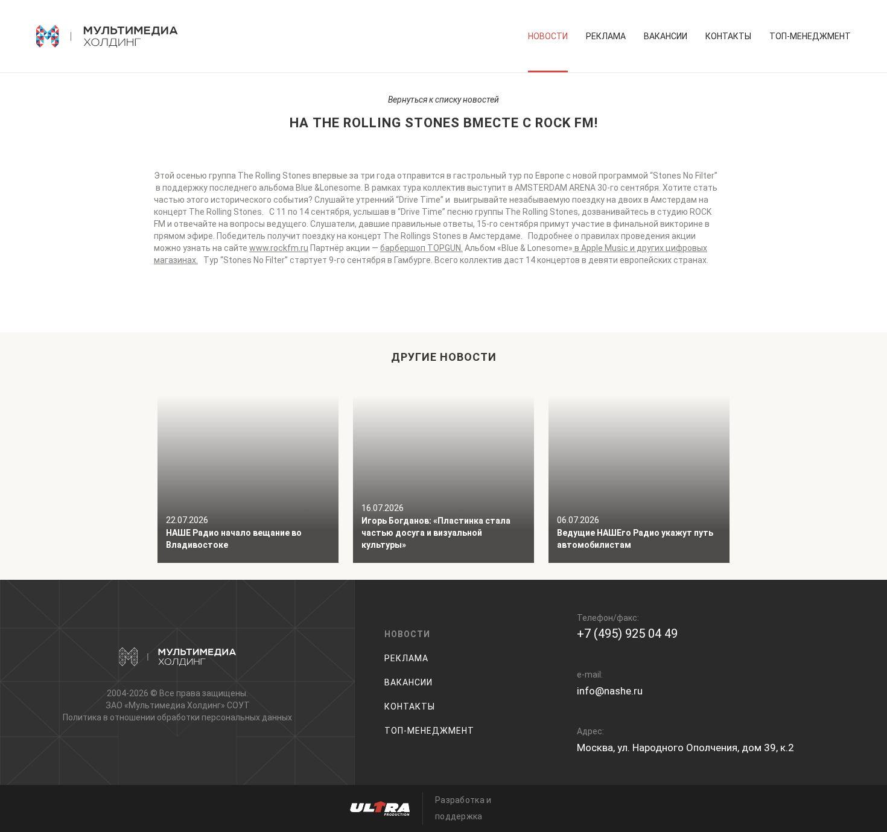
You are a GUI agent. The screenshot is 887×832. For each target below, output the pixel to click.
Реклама (606, 36)
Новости (548, 36)
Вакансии (665, 36)
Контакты (728, 36)
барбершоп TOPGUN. (421, 248)
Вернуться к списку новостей (443, 99)
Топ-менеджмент (810, 36)
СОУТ (238, 705)
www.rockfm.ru (278, 248)
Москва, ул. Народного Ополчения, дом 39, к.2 (685, 747)
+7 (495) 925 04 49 (627, 633)
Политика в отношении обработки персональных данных (177, 717)
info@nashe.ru (610, 691)
